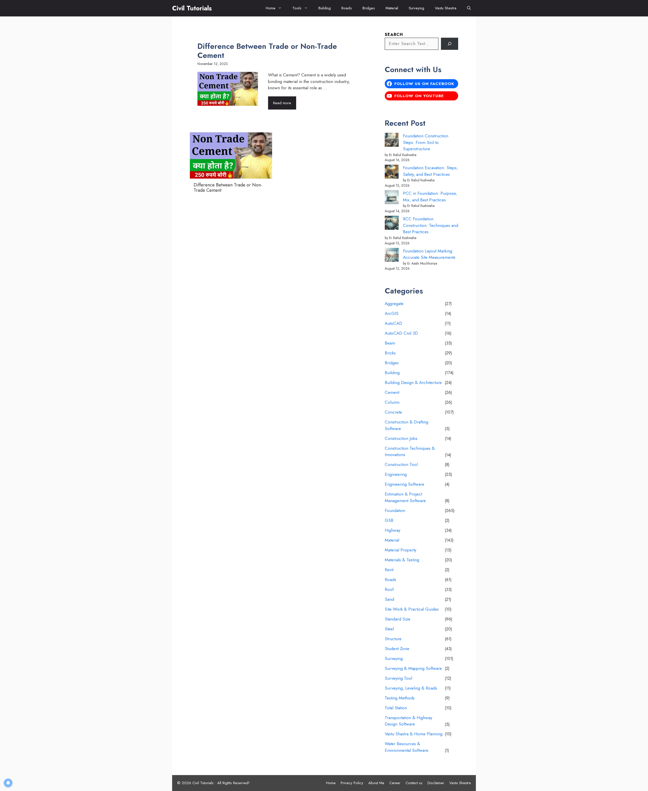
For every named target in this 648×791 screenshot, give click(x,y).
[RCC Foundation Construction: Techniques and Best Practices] (392, 224)
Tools (296, 8)
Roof (389, 589)
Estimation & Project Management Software (405, 497)
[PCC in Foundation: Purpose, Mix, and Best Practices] (392, 198)
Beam (390, 343)
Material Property (400, 550)
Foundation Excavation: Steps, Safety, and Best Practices (430, 171)
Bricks (390, 353)
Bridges (368, 8)
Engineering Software (404, 484)
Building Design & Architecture (413, 382)
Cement (392, 392)
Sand (389, 599)
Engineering (396, 474)
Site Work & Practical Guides (412, 609)
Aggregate (394, 304)
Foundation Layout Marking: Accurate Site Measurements (429, 254)
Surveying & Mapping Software (413, 668)
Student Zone (397, 649)
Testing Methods (400, 698)
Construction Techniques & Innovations (410, 451)
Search (394, 34)
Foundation (395, 510)
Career (394, 783)
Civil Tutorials (192, 8)
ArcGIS (391, 313)
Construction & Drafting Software (406, 425)
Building (324, 8)
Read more (282, 103)
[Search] (449, 44)
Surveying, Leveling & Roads (411, 688)
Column (392, 402)
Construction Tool (401, 464)
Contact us (414, 783)
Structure (393, 639)
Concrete (393, 412)
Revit (389, 570)
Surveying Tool (398, 678)
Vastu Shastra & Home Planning (413, 734)
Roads (346, 8)
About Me (376, 783)
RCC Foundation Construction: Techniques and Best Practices (430, 225)
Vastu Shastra (445, 8)
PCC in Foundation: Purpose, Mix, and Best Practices (430, 196)
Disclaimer (436, 783)
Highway (392, 530)
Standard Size (397, 619)
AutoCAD (393, 323)
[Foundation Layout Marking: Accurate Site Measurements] (392, 256)
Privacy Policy (352, 783)
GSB (389, 520)
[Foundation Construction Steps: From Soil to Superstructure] (392, 141)
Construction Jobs (401, 438)
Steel (389, 629)
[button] (469, 8)
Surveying (416, 8)
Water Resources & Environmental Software (406, 747)
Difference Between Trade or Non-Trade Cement (267, 51)
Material (392, 8)
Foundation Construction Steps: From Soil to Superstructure (425, 142)
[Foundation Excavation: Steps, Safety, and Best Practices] (392, 173)
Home (270, 8)
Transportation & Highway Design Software (408, 721)
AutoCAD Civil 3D (401, 333)
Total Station (396, 708)
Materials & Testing (402, 560)
